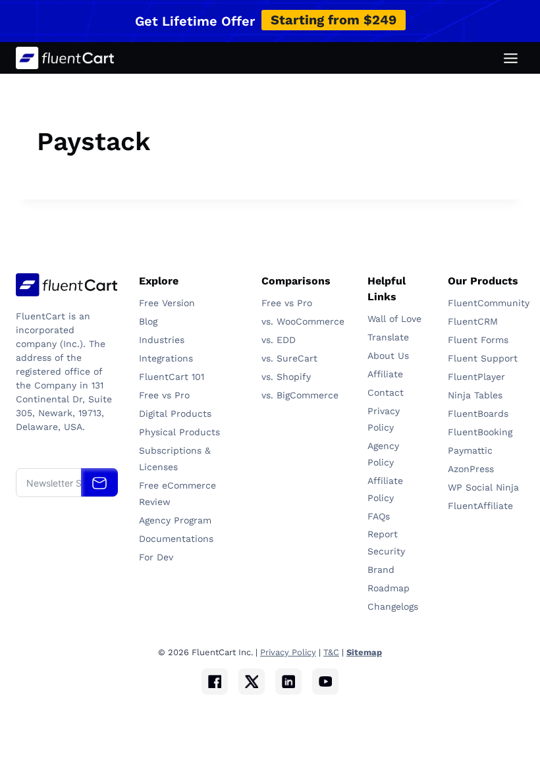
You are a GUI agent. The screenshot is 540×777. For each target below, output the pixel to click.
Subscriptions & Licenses (175, 458)
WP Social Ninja (483, 487)
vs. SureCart (289, 358)
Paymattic (472, 450)
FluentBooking (480, 432)
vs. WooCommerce (302, 321)
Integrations (166, 358)
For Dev (156, 557)
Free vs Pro (164, 395)
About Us (388, 355)
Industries (161, 340)
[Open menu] (510, 58)
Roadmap (388, 588)
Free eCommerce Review (177, 493)
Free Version (167, 303)
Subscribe (99, 482)
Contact (385, 392)
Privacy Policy (383, 419)
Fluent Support (483, 358)
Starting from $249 (333, 20)
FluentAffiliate (480, 505)
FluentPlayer (476, 376)
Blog (148, 321)
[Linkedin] (288, 681)
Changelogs (392, 606)
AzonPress (471, 469)
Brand (380, 569)
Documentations (176, 538)
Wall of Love (394, 318)
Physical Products (179, 432)
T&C (331, 652)
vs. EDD (278, 340)
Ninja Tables (477, 395)
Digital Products (175, 413)
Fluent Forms (478, 340)
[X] (251, 681)
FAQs (378, 516)
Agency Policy (383, 454)
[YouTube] (325, 681)
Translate (388, 337)
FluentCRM (474, 321)
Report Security (386, 542)
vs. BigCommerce (299, 395)
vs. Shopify (286, 376)
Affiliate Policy (385, 488)
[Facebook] (215, 681)
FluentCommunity (486, 303)
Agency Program (175, 520)
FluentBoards (478, 413)
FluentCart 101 (171, 376)
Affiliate (385, 374)
